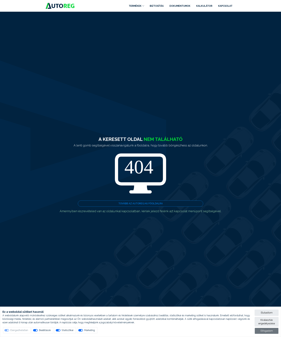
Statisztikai (67, 330)
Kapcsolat (225, 6)
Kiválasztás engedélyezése (266, 322)
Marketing (89, 330)
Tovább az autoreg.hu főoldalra (140, 203)
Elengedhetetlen (19, 330)
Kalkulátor (204, 6)
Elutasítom (267, 312)
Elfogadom (267, 330)
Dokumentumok (179, 6)
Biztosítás (157, 6)
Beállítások (45, 330)
